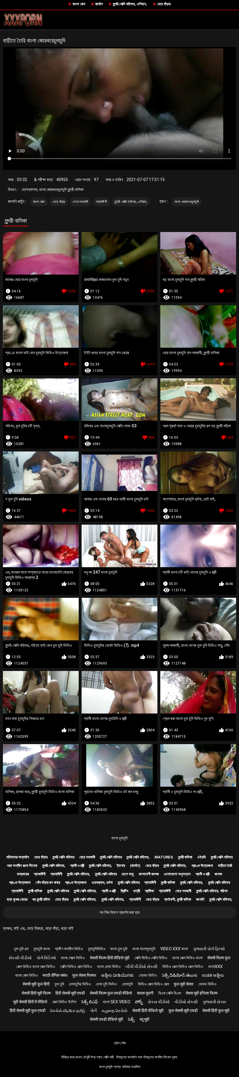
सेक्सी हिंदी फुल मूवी (215, 1010)
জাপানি (200, 899)
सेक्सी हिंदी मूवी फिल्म (36, 993)
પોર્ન (93, 1010)
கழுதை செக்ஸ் (114, 1010)
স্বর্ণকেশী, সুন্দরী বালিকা (177, 899)
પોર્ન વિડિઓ (46, 957)
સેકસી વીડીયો (20, 957)
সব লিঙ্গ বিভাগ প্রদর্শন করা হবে (120, 912)
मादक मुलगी (145, 993)
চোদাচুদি (127, 984)
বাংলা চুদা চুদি (118, 948)
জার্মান (99, 4)
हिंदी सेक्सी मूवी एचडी (70, 993)
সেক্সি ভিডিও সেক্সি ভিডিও (150, 957)
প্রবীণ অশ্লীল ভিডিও (69, 948)
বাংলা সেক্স (79, 4)
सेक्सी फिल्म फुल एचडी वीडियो (111, 993)
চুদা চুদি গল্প (21, 948)
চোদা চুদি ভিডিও (106, 984)
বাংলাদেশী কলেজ (149, 874)
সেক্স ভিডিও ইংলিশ (64, 1001)
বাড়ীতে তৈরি (225, 865)
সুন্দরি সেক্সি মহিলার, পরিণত (212, 891)
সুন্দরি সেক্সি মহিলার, (138, 857)
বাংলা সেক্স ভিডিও (26, 975)
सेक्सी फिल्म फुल (218, 957)
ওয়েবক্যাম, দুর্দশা (102, 882)
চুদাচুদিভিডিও (97, 948)
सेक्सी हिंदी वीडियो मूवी (148, 1010)
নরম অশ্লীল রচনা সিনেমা (22, 865)
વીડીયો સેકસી (186, 1001)
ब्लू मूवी (144, 1019)
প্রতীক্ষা (149, 891)
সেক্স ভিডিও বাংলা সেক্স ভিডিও (35, 966)
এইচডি (201, 857)
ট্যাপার (121, 865)
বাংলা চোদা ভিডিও (109, 966)
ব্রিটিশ (124, 891)
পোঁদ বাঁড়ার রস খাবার (48, 882)
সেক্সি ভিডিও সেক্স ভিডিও (76, 966)
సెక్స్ (131, 1019)
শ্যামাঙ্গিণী (101, 202)
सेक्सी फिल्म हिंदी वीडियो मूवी (109, 957)
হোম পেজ (120, 1043)
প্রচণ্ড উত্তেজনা (202, 865)
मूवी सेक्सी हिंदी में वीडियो (30, 1001)
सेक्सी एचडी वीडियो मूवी (106, 1019)
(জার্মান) (135, 865)
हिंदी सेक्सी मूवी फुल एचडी (27, 1010)
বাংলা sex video (116, 1001)
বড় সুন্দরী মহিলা (41, 899)
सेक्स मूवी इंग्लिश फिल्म (201, 993)
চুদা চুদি (59, 984)
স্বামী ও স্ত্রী (77, 865)
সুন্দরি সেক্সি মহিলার (63, 857)
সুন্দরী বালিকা (185, 857)
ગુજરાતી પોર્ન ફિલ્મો (209, 948)
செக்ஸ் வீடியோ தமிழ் (67, 1010)
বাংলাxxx (215, 966)
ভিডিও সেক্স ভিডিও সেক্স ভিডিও (182, 966)
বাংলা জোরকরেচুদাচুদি (187, 202)
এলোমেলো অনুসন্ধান (177, 874)
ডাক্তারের (23, 874)
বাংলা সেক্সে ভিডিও (73, 957)
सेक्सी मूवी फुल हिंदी (36, 984)
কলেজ (218, 874)
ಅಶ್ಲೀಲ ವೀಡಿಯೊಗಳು (117, 975)
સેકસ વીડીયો (159, 1001)
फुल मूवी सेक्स (183, 984)
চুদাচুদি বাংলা (42, 948)
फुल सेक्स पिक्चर (84, 975)
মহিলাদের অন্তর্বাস (17, 857)
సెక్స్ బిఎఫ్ (89, 1001)
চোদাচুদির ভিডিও (80, 984)
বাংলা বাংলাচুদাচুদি (143, 948)
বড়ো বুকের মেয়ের (17, 899)
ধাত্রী (136, 891)
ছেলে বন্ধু (128, 874)
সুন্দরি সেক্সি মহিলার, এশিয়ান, (130, 4)
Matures (163, 857)
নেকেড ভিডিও (148, 975)
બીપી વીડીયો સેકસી (141, 966)
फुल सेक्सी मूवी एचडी (183, 1010)
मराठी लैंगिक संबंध (55, 975)
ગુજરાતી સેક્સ (214, 1001)
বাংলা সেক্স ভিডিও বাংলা (187, 957)
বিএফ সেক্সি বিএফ (169, 993)
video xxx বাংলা (174, 948)
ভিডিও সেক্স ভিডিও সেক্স (153, 984)
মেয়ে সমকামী (80, 202)
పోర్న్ (139, 1001)
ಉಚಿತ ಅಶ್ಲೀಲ (213, 975)
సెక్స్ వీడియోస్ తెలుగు (179, 975)
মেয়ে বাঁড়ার (164, 4)
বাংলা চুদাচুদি (119, 838)
